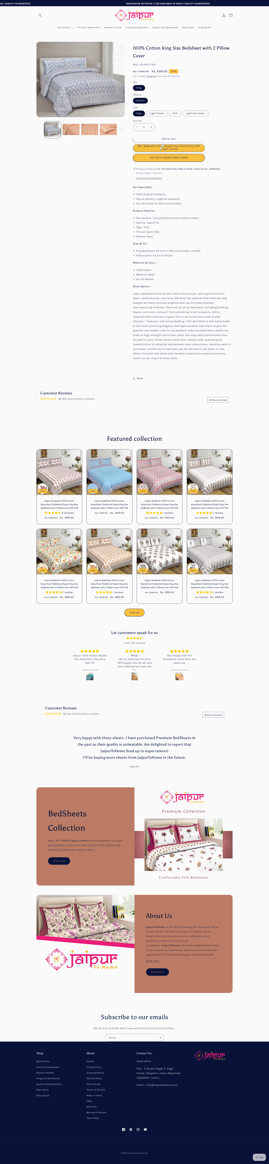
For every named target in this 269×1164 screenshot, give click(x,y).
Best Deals (42, 1089)
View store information (149, 178)
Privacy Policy (94, 1067)
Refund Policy (94, 1078)
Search (90, 1061)
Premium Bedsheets (48, 1067)
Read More (152, 960)
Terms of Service (96, 1089)
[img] (134, 638)
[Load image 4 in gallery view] (108, 129)
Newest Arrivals (45, 1072)
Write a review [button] (218, 399)
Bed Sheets (42, 1061)
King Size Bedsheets (48, 1078)
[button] (40, 15)
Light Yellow (157, 113)
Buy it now (169, 158)
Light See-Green (195, 113)
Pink (175, 113)
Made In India (94, 1095)
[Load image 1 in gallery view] (52, 129)
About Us (92, 1106)
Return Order (94, 1084)
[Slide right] (121, 129)
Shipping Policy (95, 1072)
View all (134, 612)
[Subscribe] (160, 1037)
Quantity (137, 120)
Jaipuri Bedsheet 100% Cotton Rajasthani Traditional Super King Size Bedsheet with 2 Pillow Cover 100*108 (59, 504)
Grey (139, 113)
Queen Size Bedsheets (49, 1084)
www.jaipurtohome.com (138, 1153)
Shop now (59, 860)
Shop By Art (42, 1095)
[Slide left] (39, 129)
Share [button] (140, 378)
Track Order (93, 1118)
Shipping (151, 76)
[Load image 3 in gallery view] (89, 129)
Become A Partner (96, 1112)
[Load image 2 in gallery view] (71, 129)
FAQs (89, 1101)
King (139, 87)
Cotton (140, 100)
